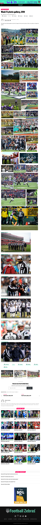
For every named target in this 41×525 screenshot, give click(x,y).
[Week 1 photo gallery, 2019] (7, 373)
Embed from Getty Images (4, 320)
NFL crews (15, 519)
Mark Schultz (7, 20)
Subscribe (29, 388)
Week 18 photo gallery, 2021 (31, 377)
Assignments (10, 519)
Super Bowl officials (33, 519)
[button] (13, 37)
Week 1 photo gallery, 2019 (5, 377)
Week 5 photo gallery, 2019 (18, 377)
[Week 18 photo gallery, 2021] (33, 373)
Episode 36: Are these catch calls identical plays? (9, 479)
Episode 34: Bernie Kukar (5, 484)
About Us (5, 519)
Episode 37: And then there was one (7, 476)
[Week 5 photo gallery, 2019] (20, 373)
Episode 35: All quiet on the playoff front (8, 481)
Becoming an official (26, 519)
